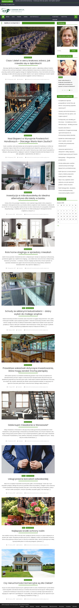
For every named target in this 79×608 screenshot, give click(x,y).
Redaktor (21, 79)
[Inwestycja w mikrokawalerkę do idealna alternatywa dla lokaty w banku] (28, 176)
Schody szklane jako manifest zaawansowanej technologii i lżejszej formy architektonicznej (66, 166)
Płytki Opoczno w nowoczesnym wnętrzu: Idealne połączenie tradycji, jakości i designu (67, 174)
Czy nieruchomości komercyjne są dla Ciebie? (28, 583)
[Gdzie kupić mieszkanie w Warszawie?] (28, 405)
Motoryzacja (34, 16)
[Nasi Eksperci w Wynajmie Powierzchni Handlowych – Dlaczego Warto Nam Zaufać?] (28, 108)
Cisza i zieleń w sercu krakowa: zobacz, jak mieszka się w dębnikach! (28, 62)
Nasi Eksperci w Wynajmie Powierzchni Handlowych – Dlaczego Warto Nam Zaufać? (28, 140)
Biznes (7, 16)
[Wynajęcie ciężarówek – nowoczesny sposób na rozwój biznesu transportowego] (67, 68)
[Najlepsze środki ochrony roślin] (28, 511)
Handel (26, 16)
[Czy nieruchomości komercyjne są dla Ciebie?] (28, 563)
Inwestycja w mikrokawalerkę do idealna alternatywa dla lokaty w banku (28, 197)
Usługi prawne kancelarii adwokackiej (28, 479)
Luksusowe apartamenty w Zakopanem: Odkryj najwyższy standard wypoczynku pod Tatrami (67, 151)
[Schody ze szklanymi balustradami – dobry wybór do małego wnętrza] (28, 289)
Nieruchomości (45, 16)
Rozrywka (55, 16)
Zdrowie (54, 19)
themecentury (25, 604)
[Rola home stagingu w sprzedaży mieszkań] (28, 232)
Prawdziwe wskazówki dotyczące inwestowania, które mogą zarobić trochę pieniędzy (28, 369)
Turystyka (64, 16)
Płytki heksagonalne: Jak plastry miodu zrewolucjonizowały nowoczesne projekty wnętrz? (66, 190)
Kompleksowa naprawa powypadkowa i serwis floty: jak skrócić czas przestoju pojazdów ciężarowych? (67, 104)
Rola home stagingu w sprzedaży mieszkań (28, 252)
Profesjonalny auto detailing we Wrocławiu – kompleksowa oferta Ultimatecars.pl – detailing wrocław (42, 1)
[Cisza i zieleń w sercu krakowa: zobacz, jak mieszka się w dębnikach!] (28, 41)
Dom (13, 16)
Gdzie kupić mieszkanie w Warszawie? (28, 425)
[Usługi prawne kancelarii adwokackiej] (28, 459)
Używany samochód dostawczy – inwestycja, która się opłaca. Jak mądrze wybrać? (67, 114)
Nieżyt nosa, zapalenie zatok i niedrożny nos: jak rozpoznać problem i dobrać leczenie (66, 182)
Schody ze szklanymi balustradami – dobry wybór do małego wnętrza (28, 312)
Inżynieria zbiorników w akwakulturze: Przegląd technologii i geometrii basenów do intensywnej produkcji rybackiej (67, 131)
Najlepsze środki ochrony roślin (28, 531)
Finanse (19, 16)
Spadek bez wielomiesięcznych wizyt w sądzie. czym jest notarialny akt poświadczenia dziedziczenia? (66, 142)
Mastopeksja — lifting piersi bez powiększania (66, 159)
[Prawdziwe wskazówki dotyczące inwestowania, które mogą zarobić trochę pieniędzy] (28, 348)
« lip (58, 225)
